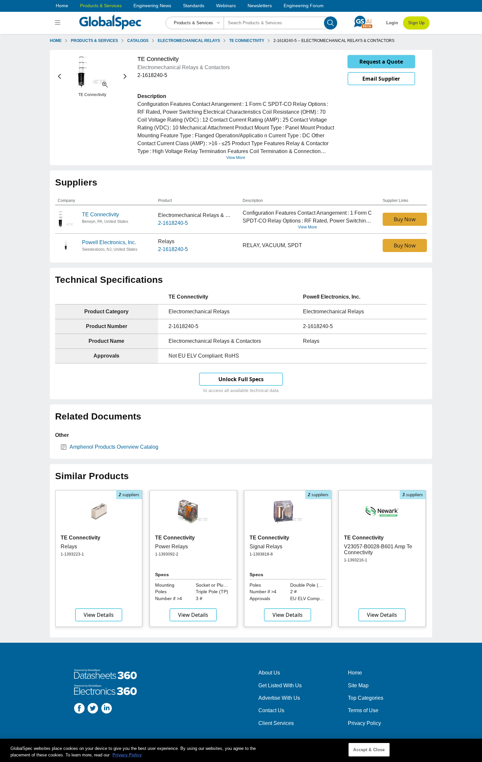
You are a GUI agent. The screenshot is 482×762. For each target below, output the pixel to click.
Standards (193, 5)
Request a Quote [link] (381, 61)
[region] (241, 750)
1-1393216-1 (355, 560)
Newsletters (260, 5)
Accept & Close (369, 749)
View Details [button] (99, 614)
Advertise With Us (279, 698)
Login (392, 22)
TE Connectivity (100, 214)
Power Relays (171, 546)
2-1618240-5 (173, 223)
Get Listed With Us (280, 685)
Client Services (276, 723)
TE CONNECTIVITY (246, 40)
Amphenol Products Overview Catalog (114, 447)
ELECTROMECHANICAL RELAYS (189, 40)
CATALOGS (138, 40)
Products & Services (101, 5)
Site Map (358, 685)
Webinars (226, 5)
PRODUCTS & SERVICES (94, 40)
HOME (56, 40)
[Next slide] (125, 76)
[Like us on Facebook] (79, 709)
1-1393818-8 (261, 554)
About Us (269, 672)
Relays (69, 546)
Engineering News (152, 5)
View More (235, 157)
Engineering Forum (304, 5)
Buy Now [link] (405, 219)
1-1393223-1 (72, 554)
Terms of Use (363, 710)
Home (62, 5)
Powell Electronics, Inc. (109, 242)
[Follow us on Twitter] (93, 709)
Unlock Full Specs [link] (241, 379)
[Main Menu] (58, 23)
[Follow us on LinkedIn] (106, 709)
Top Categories (365, 698)
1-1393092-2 (166, 554)
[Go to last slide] (59, 76)
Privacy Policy (364, 723)
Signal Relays (266, 546)
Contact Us (271, 710)
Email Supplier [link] (381, 78)
